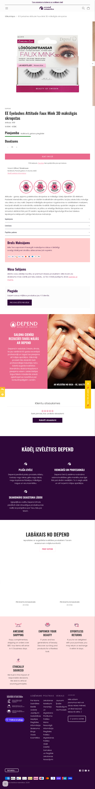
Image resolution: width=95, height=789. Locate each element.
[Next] (92, 63)
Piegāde (41, 163)
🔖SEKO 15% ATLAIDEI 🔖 (88, 396)
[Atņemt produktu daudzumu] (7, 147)
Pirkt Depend (47, 549)
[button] (47, 219)
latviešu (11, 770)
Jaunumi (60, 700)
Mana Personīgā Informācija (48, 725)
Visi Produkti (61, 710)
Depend (8, 109)
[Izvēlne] (6, 8)
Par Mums (34, 700)
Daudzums (11, 141)
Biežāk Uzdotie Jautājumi (34, 710)
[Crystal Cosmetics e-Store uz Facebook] (80, 771)
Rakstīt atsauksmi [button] (47, 420)
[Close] (88, 384)
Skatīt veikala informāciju (17, 173)
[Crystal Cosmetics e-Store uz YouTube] (86, 771)
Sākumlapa (10, 16)
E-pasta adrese (76, 716)
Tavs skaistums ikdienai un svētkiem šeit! (47, 2)
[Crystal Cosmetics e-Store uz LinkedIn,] (89, 771)
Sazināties (34, 703)
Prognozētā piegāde (19, 302)
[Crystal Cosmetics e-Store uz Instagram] (83, 771)
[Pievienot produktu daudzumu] (16, 147)
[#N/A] (83, 8)
